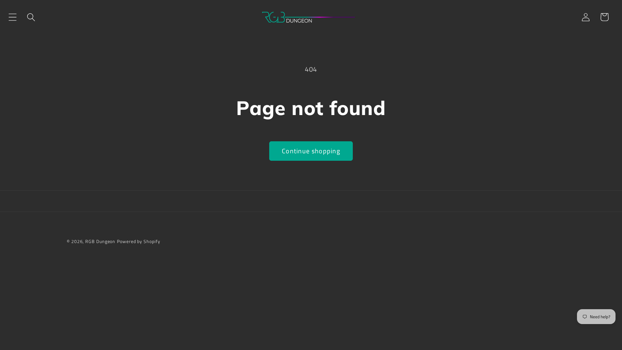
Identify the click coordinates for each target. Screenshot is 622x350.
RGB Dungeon (100, 241)
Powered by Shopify (138, 241)
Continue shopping (311, 151)
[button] (12, 17)
